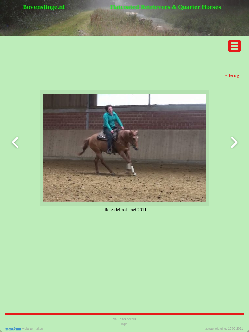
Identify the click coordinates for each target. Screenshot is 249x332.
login (124, 324)
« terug (232, 75)
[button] (234, 46)
